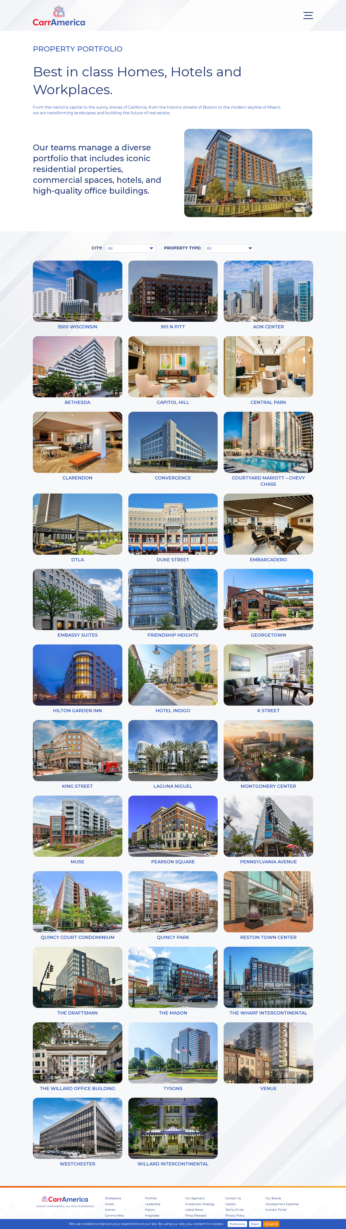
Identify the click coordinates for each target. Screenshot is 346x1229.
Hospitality (152, 1215)
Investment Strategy (200, 1204)
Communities (114, 1215)
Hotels (109, 1204)
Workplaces (113, 1198)
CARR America (59, 15)
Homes (110, 1210)
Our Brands (273, 1198)
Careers (230, 1204)
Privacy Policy (235, 1215)
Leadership (152, 1204)
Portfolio (151, 1198)
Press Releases (195, 1215)
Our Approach (195, 1198)
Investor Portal (276, 1210)
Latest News (194, 1210)
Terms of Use (234, 1210)
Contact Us (233, 1198)
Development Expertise (282, 1204)
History (150, 1210)
